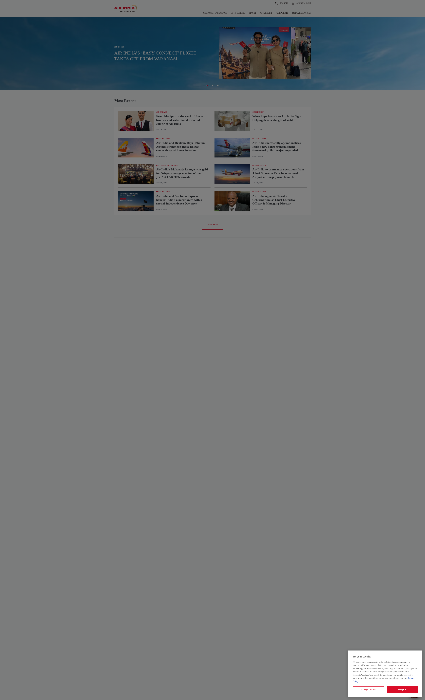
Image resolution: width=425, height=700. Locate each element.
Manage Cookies (368, 689)
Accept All (402, 689)
